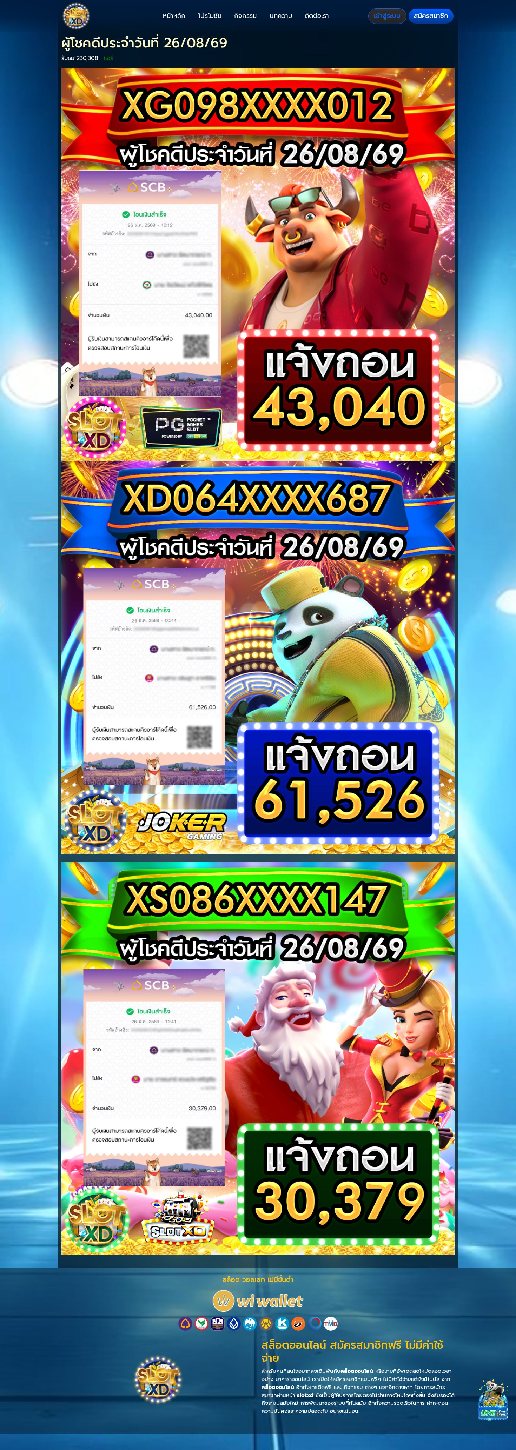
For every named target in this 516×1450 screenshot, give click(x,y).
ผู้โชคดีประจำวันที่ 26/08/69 (144, 43)
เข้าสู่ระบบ (387, 16)
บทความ (281, 16)
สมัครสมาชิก (431, 16)
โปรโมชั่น (209, 16)
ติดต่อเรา (317, 16)
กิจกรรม (245, 16)
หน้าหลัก (174, 16)
